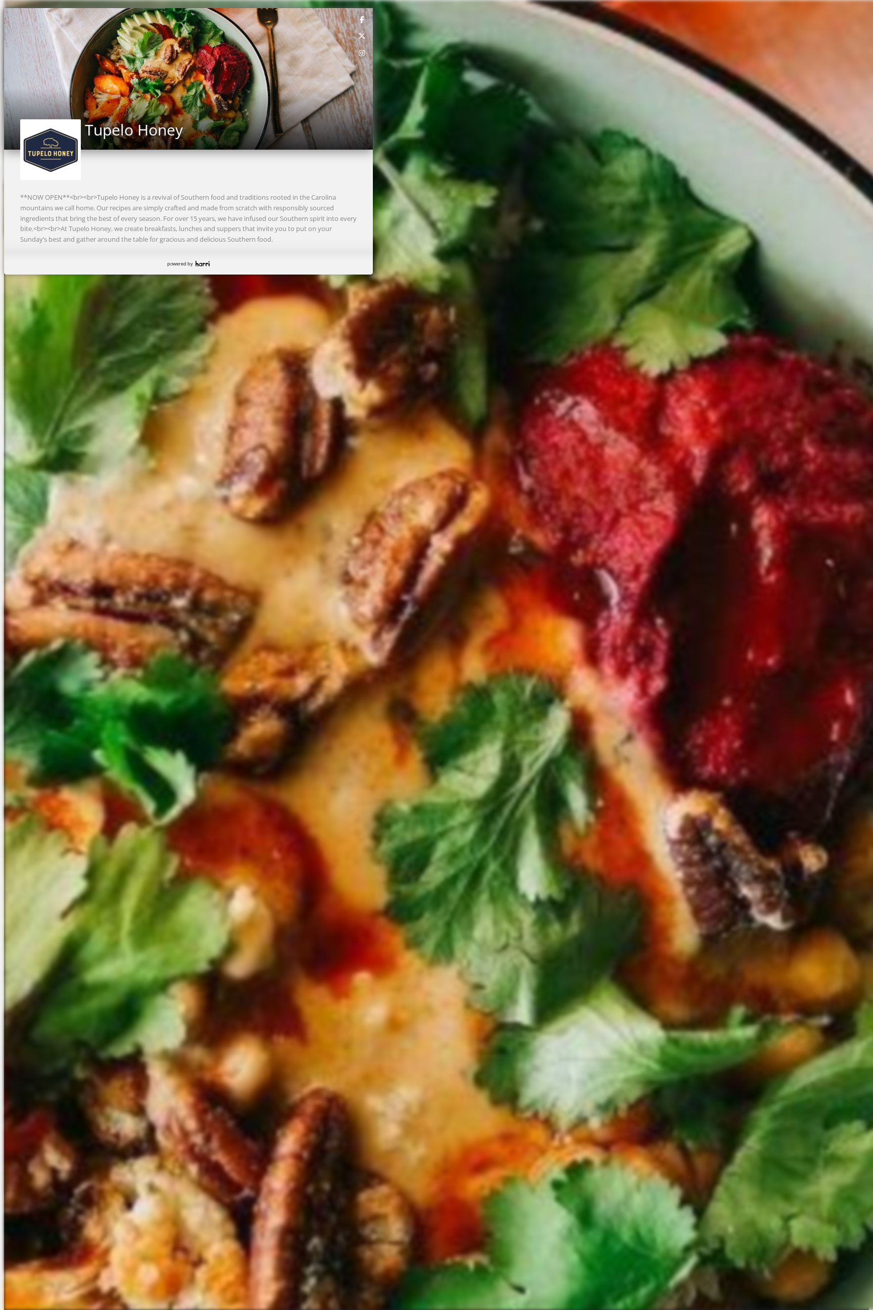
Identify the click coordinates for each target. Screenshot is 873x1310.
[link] (362, 19)
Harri (203, 263)
